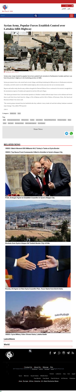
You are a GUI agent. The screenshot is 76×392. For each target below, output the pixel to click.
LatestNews (9, 339)
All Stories (64, 378)
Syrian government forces (13, 119)
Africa (41, 369)
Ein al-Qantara (41, 123)
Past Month (37, 378)
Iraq (64, 374)
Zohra (4, 123)
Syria (19, 113)
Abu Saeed (10, 123)
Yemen (52, 374)
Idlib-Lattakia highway (31, 123)
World (7, 344)
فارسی (64, 9)
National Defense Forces (50, 119)
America (34, 369)
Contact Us (28, 367)
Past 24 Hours (55, 378)
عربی (69, 9)
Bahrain (26, 376)
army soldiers (39, 119)
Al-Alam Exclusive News (49, 381)
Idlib (4, 119)
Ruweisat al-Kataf (19, 123)
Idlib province (25, 119)
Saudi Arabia (34, 376)
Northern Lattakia (62, 119)
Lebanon (58, 374)
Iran (68, 374)
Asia (52, 369)
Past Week (46, 378)
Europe (47, 369)
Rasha (69, 119)
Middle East (13, 113)
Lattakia (32, 119)
